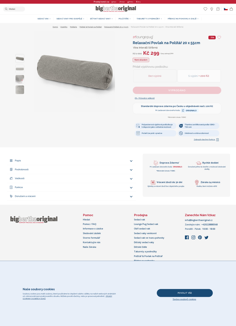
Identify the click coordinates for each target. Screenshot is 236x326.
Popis (18, 160)
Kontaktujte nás (91, 242)
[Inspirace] (212, 9)
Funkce (19, 187)
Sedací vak (139, 219)
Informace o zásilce (93, 228)
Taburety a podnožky (145, 251)
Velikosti (19, 178)
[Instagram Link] (193, 238)
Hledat (86, 219)
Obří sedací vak (142, 228)
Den (114, 2)
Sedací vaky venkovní (145, 233)
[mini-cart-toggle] (231, 9)
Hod (123, 2)
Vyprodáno (177, 90)
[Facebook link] (187, 238)
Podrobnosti (22, 169)
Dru (139, 2)
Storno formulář (91, 237)
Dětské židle (140, 246)
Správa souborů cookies (184, 299)
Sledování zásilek (92, 233)
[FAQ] (218, 9)
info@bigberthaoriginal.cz (199, 220)
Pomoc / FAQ (89, 224)
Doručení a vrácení (25, 196)
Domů (55, 27)
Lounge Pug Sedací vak (146, 224)
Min (131, 2)
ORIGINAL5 (191, 111)
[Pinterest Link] (200, 238)
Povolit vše (185, 293)
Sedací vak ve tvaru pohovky (149, 237)
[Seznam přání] (205, 9)
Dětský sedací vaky (144, 242)
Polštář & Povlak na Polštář (148, 256)
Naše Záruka (89, 246)
